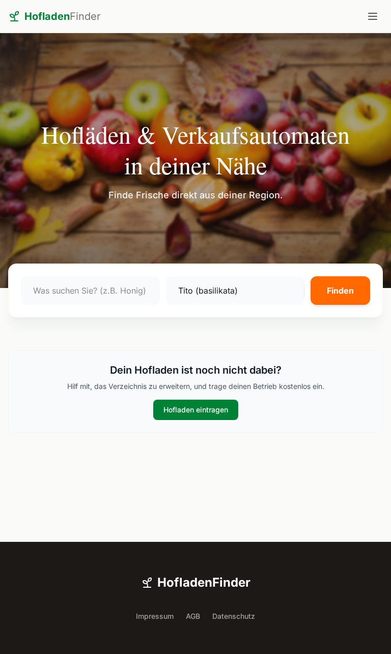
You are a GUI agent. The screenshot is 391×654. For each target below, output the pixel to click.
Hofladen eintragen (195, 409)
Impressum (155, 616)
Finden (340, 290)
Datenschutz (233, 616)
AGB (193, 616)
